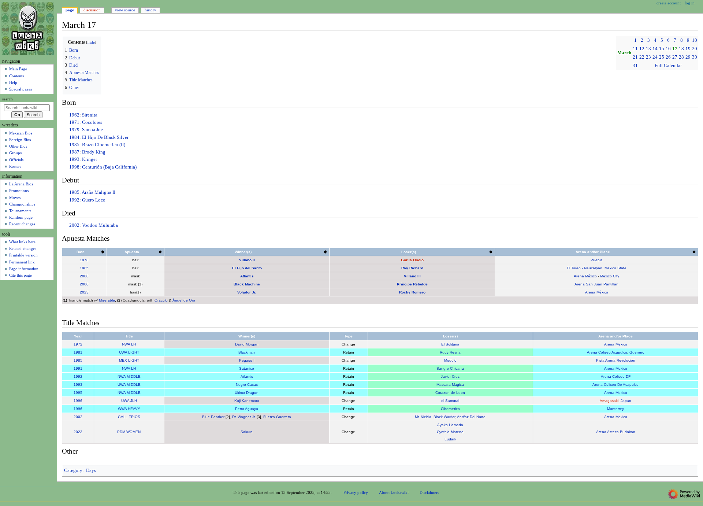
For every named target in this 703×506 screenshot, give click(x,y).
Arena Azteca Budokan (615, 432)
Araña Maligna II (98, 192)
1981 (78, 352)
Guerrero (636, 352)
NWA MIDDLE (129, 376)
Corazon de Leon (450, 393)
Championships (22, 204)
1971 (74, 122)
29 (688, 57)
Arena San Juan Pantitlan (596, 284)
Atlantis (247, 276)
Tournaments (20, 210)
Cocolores (92, 122)
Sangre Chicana (450, 368)
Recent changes (22, 224)
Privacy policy (355, 492)
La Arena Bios (21, 184)
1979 (74, 129)
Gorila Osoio (412, 260)
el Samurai (450, 401)
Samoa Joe (92, 129)
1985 (74, 144)
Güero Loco (93, 200)
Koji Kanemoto (246, 401)
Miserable (107, 300)
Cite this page (20, 275)
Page (70, 10)
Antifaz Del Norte (471, 417)
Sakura (247, 432)
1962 (74, 115)
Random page (21, 217)
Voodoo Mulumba (100, 225)
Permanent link (22, 262)
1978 (84, 260)
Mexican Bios (20, 133)
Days (91, 470)
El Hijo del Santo (247, 268)
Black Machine (247, 284)
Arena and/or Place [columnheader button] (593, 252)
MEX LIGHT (129, 360)
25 (661, 57)
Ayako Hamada (450, 425)
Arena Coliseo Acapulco (607, 352)
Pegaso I (246, 360)
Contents (16, 76)
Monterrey (615, 409)
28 (681, 57)
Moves (15, 197)
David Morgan (246, 344)
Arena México (585, 276)
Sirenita (89, 115)
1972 (78, 344)
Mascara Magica (450, 385)
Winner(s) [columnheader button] (243, 252)
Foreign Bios (20, 139)
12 (641, 48)
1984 (74, 137)
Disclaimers (429, 492)
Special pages (20, 89)
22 (641, 57)
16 (668, 48)
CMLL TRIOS (129, 417)
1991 (78, 368)
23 (648, 57)
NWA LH (129, 344)
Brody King (93, 152)
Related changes (22, 248)
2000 (84, 276)
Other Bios (18, 146)
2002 (74, 225)
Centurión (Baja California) (109, 167)
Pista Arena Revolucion (615, 360)
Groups (15, 153)
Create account (668, 3)
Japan (626, 401)
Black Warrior (444, 417)
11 (635, 48)
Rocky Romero (412, 292)
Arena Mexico (615, 344)
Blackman (246, 352)
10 (694, 40)
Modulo (450, 360)
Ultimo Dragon (246, 393)
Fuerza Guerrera (277, 417)
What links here (22, 242)
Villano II (247, 260)
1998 (74, 167)
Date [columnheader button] (81, 252)
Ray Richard (412, 268)
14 (655, 48)
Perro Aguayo (246, 409)
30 (694, 57)
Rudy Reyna (450, 352)
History (150, 10)
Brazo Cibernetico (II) (103, 144)
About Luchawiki (394, 492)
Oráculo (161, 300)
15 (661, 48)
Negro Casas (247, 385)
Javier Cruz (450, 376)
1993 (74, 159)
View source (125, 10)
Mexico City (609, 276)
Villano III (412, 276)
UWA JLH (129, 401)
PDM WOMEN (129, 432)
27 (674, 57)
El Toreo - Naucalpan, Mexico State (596, 268)
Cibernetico (450, 409)
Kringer (89, 159)
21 (635, 57)
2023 (84, 292)
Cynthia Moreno (450, 432)
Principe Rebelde (412, 284)
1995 (78, 393)
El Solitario (450, 344)
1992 (74, 200)
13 (648, 48)
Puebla (597, 260)
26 (668, 57)
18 (681, 48)
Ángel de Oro (183, 300)
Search (7, 99)
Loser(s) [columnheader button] (408, 252)
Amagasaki (609, 401)
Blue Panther (213, 417)
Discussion (92, 10)
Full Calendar (668, 65)
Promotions (19, 190)
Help (13, 82)
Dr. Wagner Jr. (244, 417)
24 (655, 57)
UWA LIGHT (129, 352)
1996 (78, 401)
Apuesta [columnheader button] (131, 252)
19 (688, 48)
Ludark (450, 439)
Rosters (15, 166)
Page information (23, 268)
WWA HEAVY (129, 409)
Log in (690, 3)
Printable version (23, 255)
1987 (74, 152)
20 (694, 48)
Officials (16, 160)
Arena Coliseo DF (616, 376)
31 (635, 65)
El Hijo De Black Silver (105, 137)
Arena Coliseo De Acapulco (615, 385)
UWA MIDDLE (129, 385)
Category (73, 470)
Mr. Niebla (423, 417)
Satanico (246, 368)
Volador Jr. (246, 292)
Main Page (18, 69)
